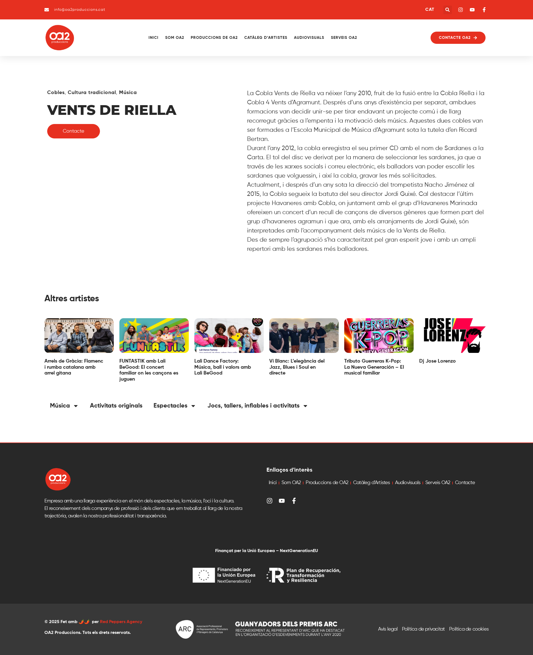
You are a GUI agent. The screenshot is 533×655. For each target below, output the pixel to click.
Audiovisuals (309, 38)
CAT (429, 9)
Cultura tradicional (92, 92)
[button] (447, 10)
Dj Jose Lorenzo (437, 361)
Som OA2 (174, 38)
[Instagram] (269, 501)
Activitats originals (116, 406)
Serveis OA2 (344, 38)
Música (128, 92)
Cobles (56, 92)
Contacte (465, 482)
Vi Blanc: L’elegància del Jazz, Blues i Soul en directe (297, 367)
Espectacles (170, 406)
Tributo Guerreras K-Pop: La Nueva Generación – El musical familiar (374, 367)
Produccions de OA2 (214, 38)
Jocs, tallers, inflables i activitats (253, 406)
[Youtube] (282, 501)
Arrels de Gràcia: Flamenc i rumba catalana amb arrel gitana (73, 367)
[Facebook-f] (294, 501)
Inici (154, 38)
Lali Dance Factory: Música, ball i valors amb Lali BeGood (222, 367)
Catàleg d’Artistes (265, 38)
